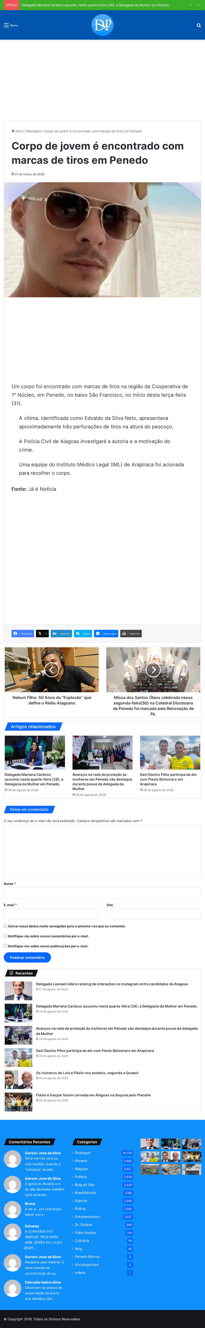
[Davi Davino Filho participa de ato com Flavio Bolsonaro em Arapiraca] (170, 753)
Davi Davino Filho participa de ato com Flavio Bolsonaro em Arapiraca (168, 779)
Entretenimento (87, 1217)
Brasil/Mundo (85, 1193)
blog (78, 1249)
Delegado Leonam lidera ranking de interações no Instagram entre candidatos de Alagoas (112, 984)
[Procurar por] (198, 26)
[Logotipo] (102, 25)
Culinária (82, 1241)
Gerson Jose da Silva (43, 1153)
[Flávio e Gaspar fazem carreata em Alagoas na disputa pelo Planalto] (18, 1102)
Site (109, 905)
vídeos (80, 1273)
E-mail (10, 905)
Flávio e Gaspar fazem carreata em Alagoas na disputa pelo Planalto (93, 1095)
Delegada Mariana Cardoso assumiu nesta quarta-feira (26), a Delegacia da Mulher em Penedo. (96, 5)
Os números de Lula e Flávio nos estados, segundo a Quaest (87, 1073)
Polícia (80, 1209)
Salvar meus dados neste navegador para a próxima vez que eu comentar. (67, 926)
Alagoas (81, 1169)
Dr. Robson (83, 1225)
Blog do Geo (84, 1185)
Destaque (33, 131)
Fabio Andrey (85, 1233)
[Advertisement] (102, 78)
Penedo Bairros (87, 1257)
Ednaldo (32, 1226)
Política (81, 1177)
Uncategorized (86, 1265)
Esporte (81, 1201)
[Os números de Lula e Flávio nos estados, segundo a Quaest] (18, 1079)
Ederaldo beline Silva (43, 1282)
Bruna (30, 1203)
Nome (10, 884)
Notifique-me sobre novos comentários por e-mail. (48, 936)
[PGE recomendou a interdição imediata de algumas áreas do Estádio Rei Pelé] (150, 1169)
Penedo (81, 1161)
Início (19, 131)
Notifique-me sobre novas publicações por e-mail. (48, 946)
